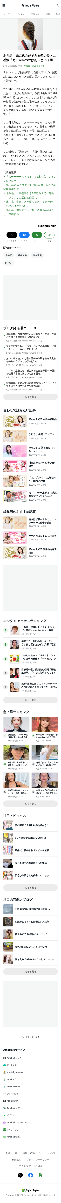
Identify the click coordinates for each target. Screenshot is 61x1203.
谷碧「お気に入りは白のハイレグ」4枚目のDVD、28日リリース (47, 765)
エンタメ (20, 14)
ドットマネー (13, 1065)
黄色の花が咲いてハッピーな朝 (31, 946)
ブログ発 (35, 14)
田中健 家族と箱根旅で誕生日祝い (32, 909)
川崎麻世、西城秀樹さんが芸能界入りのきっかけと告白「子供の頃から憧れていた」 (31, 335)
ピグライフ (12, 1115)
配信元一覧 (11, 1153)
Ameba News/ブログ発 (34, 66)
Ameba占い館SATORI (17, 1122)
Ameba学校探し (14, 1136)
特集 (48, 14)
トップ (6, 14)
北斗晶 (8, 255)
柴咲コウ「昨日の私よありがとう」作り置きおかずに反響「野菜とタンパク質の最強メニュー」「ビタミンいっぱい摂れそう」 (38, 646)
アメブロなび (13, 1129)
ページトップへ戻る (30, 1037)
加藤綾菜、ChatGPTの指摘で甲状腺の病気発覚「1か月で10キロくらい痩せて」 (18, 738)
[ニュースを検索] (57, 5)
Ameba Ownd (13, 1086)
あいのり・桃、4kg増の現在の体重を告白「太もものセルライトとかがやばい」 (31, 360)
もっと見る (30, 396)
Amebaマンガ (13, 1108)
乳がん (8, 263)
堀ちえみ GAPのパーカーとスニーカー (34, 959)
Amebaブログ (13, 1079)
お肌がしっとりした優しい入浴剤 (32, 921)
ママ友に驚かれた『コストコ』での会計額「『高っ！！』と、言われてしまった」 (31, 348)
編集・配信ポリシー (33, 1153)
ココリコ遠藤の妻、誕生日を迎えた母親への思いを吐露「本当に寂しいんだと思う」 (31, 372)
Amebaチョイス (14, 1058)
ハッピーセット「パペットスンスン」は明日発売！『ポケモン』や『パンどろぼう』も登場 (38, 658)
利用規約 (16, 1159)
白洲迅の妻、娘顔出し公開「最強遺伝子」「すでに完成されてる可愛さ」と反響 (38, 672)
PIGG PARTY (12, 1101)
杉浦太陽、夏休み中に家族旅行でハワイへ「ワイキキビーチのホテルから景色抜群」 (31, 384)
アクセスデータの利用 (30, 1166)
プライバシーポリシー (37, 1159)
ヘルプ (51, 1153)
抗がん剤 (37, 255)
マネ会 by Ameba (15, 1072)
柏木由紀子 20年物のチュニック (31, 934)
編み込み (22, 255)
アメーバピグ (13, 1093)
